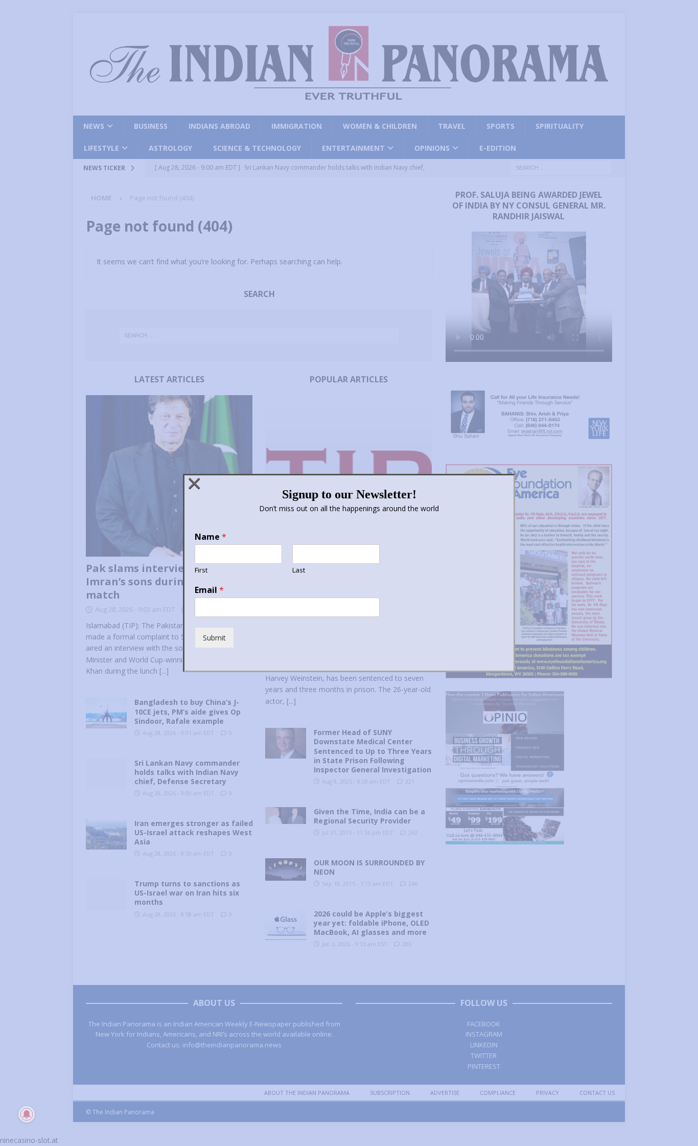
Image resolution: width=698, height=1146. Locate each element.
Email (209, 590)
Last (298, 570)
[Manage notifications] (26, 1114)
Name (210, 537)
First (201, 570)
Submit (214, 638)
